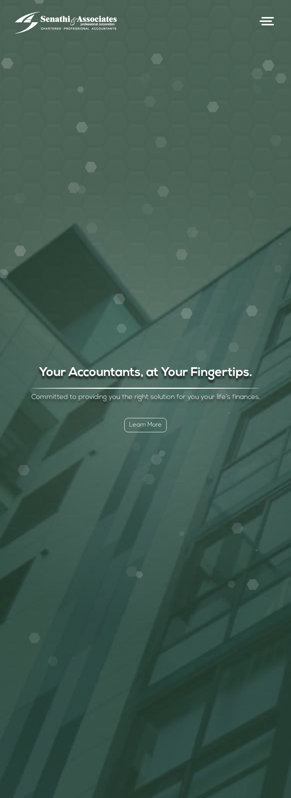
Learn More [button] (145, 425)
